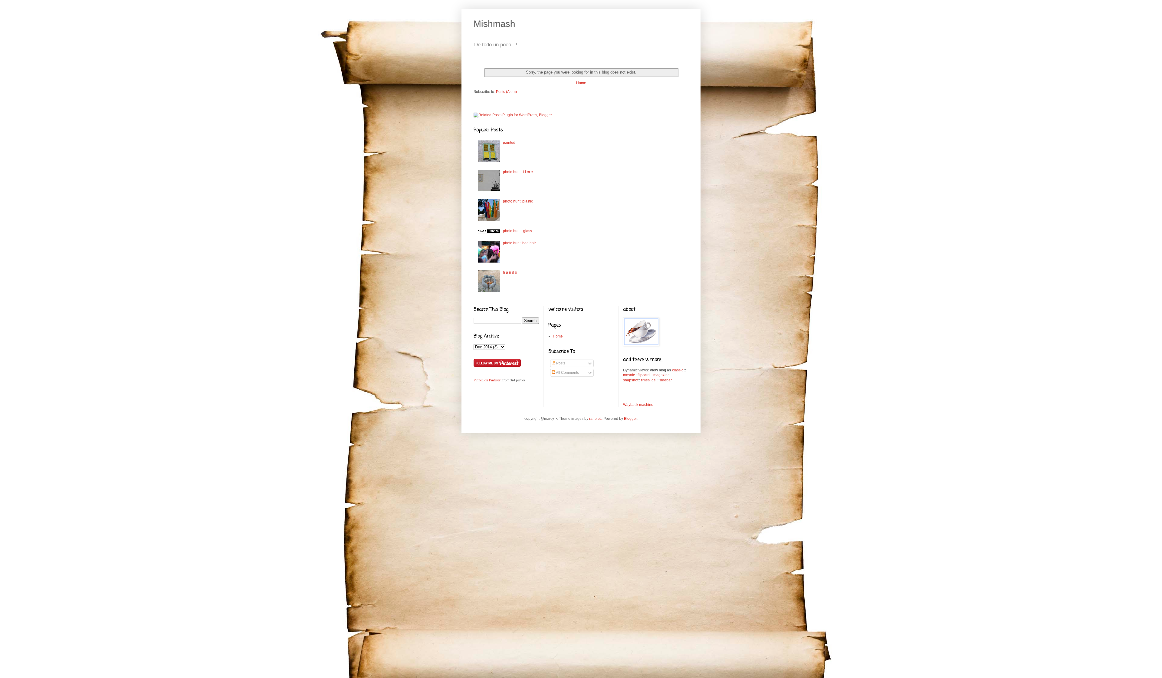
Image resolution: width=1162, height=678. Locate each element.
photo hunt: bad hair (519, 243)
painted (509, 142)
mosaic (629, 375)
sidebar (665, 380)
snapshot (630, 380)
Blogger (630, 418)
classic (677, 370)
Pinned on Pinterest (488, 379)
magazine (661, 375)
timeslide (648, 380)
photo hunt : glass (517, 231)
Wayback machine (638, 405)
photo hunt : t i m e (518, 172)
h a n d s (510, 272)
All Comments (567, 372)
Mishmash (494, 24)
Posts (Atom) (506, 92)
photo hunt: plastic (518, 201)
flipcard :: (645, 375)
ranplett (595, 418)
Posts (560, 363)
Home (581, 83)
